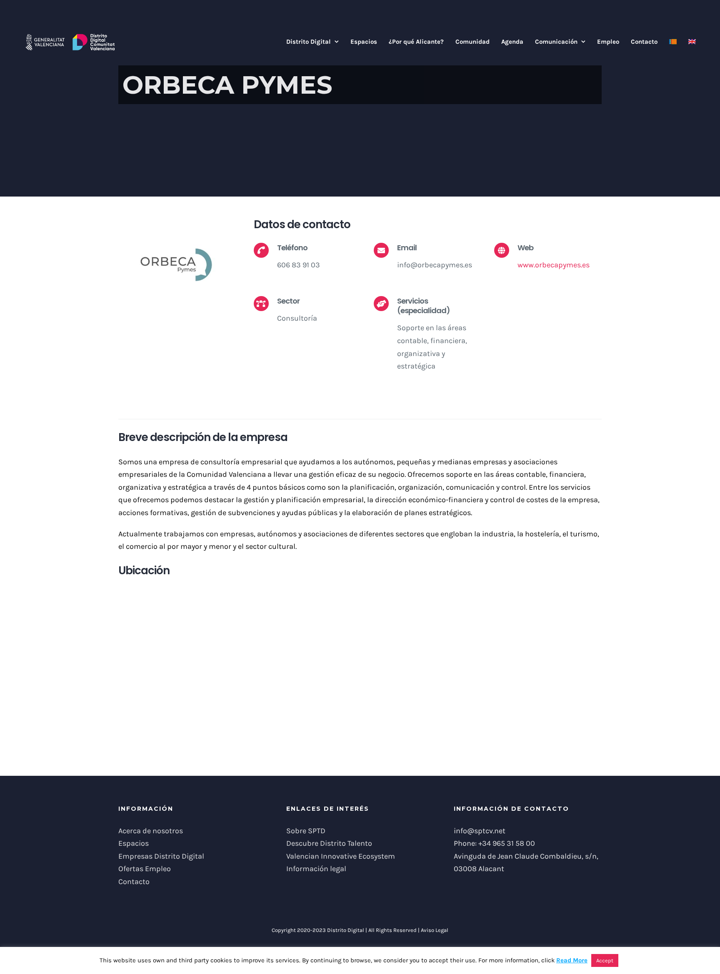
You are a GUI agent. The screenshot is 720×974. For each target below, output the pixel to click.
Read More (572, 960)
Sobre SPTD (305, 830)
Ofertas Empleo (144, 868)
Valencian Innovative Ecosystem (340, 856)
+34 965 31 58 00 (506, 843)
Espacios (133, 843)
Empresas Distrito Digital (161, 856)
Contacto (134, 881)
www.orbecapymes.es (554, 264)
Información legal (316, 868)
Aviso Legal (434, 930)
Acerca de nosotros (150, 830)
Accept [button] (604, 960)
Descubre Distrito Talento (329, 843)
